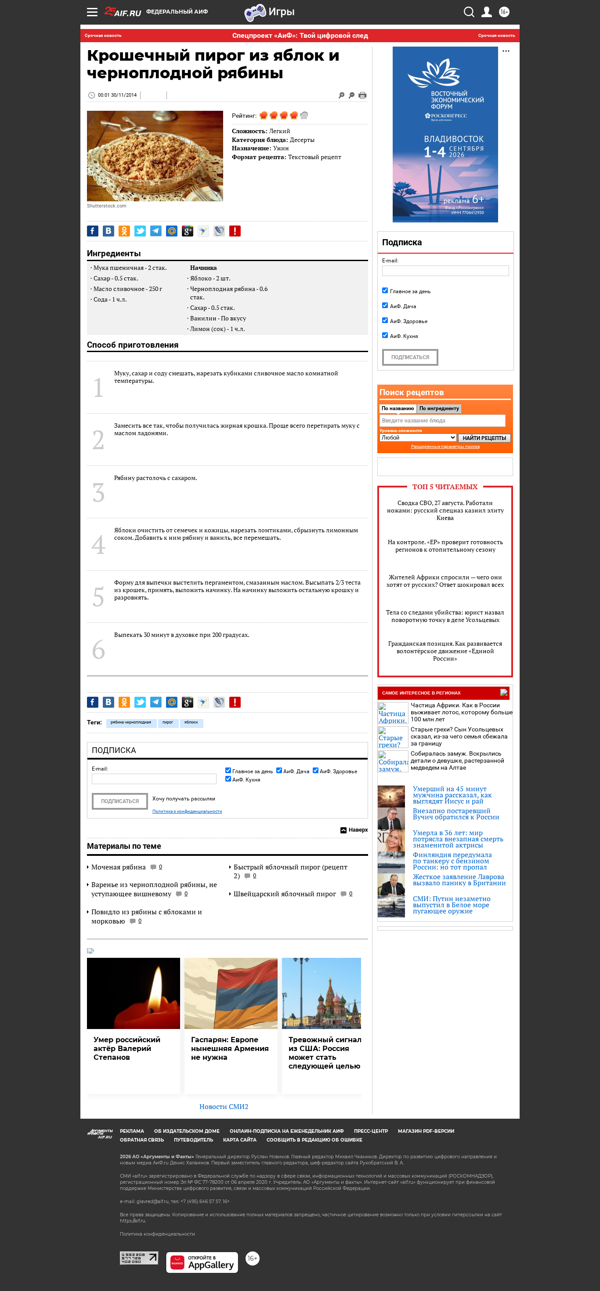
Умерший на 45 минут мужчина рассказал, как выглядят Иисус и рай (452, 795)
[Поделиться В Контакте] (108, 230)
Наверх (358, 829)
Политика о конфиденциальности (187, 811)
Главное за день (252, 771)
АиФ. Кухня (246, 780)
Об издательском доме (187, 1131)
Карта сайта (240, 1140)
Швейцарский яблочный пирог (285, 893)
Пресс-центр (371, 1131)
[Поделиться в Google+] (187, 230)
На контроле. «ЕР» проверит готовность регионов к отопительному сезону (445, 545)
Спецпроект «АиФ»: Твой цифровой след (300, 35)
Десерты (302, 139)
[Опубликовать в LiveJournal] (219, 230)
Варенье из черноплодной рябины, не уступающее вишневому (154, 889)
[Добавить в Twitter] (140, 230)
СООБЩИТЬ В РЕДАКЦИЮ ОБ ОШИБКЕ (314, 1140)
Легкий (279, 131)
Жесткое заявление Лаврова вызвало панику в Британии (459, 879)
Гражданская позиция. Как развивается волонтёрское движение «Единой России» (445, 651)
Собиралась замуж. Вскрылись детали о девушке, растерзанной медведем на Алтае (457, 760)
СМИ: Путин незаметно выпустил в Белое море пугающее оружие (452, 904)
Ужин (281, 148)
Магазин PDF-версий (426, 1131)
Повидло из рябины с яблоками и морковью (146, 916)
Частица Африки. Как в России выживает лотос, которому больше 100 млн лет (462, 712)
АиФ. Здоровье (338, 771)
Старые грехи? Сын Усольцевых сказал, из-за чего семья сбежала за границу (459, 736)
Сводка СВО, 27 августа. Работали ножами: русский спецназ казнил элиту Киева (445, 510)
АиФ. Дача (296, 771)
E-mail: (100, 768)
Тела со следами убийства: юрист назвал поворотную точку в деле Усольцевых (445, 615)
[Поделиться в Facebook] (92, 230)
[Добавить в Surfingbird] (203, 231)
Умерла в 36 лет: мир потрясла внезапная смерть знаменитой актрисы (458, 838)
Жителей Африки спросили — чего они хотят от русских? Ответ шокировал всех (445, 580)
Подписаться (120, 801)
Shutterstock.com (107, 206)
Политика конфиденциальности (157, 1234)
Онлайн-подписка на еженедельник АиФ (287, 1131)
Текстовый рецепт (314, 157)
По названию (398, 408)
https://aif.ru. (133, 1221)
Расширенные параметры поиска (445, 446)
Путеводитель (193, 1140)
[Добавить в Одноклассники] (124, 230)
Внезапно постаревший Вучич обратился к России (456, 813)
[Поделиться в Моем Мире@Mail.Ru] (171, 230)
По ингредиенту (439, 408)
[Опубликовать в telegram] (156, 230)
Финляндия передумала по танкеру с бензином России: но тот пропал (452, 860)
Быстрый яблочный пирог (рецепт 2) (290, 871)
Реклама (132, 1131)
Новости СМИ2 (224, 1106)
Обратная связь (142, 1140)
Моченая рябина (118, 867)
